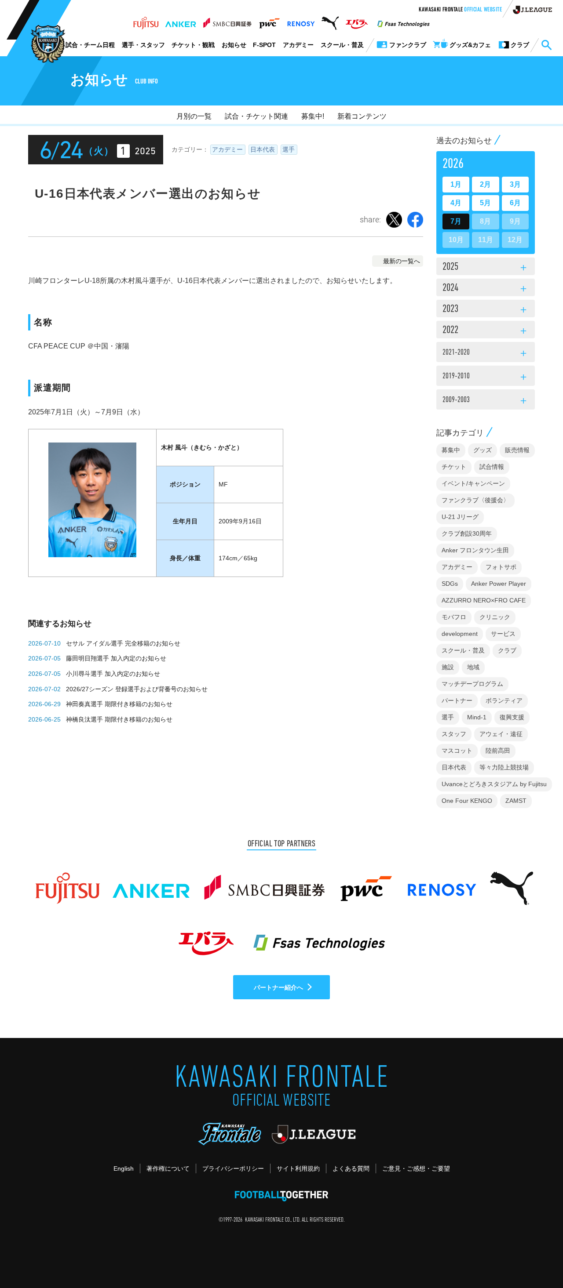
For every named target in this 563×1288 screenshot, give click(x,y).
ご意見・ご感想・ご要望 (416, 1168)
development (460, 633)
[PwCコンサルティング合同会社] (269, 20)
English (123, 1168)
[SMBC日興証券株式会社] (227, 20)
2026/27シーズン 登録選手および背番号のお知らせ (137, 689)
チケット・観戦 (193, 44)
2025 (485, 267)
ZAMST (515, 800)
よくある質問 (351, 1168)
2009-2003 (485, 401)
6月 (515, 203)
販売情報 (517, 450)
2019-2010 (485, 377)
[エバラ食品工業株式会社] (356, 20)
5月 (485, 203)
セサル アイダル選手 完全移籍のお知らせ (123, 643)
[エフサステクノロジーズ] (403, 20)
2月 (485, 184)
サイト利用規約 (298, 1168)
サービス (503, 633)
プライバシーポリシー (233, 1168)
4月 (455, 203)
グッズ (482, 450)
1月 (455, 184)
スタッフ (454, 733)
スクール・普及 (342, 44)
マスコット (457, 750)
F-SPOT (264, 44)
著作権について (168, 1168)
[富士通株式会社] (146, 20)
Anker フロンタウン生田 (475, 550)
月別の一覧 (194, 116)
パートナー (457, 700)
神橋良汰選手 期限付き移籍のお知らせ (119, 719)
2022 (485, 331)
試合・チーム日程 (90, 44)
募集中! (312, 116)
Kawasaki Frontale (460, 10)
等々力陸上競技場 (504, 767)
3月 (515, 184)
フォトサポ (501, 566)
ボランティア (504, 700)
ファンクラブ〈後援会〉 (475, 500)
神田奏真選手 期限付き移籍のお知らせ (119, 703)
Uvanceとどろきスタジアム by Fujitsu (494, 783)
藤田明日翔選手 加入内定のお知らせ (116, 658)
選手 (288, 149)
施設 (448, 667)
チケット (454, 466)
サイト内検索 (546, 45)
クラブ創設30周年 (467, 533)
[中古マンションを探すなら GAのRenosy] (301, 20)
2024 (485, 288)
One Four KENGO (467, 800)
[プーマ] (330, 20)
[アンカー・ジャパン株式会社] (181, 20)
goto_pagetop (534, 1256)
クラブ (507, 650)
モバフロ (454, 616)
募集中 (451, 450)
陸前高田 (498, 750)
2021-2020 (485, 353)
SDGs (450, 583)
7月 (455, 221)
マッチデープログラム (472, 683)
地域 (473, 667)
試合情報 (491, 466)
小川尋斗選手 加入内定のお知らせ (113, 673)
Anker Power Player (498, 583)
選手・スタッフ (143, 44)
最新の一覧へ (401, 261)
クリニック (494, 616)
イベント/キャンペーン (473, 483)
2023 (485, 310)
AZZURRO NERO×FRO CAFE (484, 600)
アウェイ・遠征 (501, 733)
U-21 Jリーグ (460, 516)
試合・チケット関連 (256, 116)
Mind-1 (476, 717)
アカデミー (298, 44)
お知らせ (234, 44)
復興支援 (512, 717)
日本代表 (262, 149)
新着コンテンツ (362, 116)
